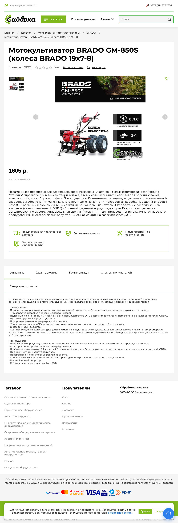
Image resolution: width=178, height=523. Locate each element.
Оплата (66, 403)
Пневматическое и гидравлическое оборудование (27, 424)
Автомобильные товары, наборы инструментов (25, 453)
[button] (165, 117)
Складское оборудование (20, 467)
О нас (65, 397)
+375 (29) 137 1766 (161, 5)
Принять (145, 511)
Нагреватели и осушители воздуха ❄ (28, 445)
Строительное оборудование (23, 410)
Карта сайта (70, 422)
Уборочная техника (16, 438)
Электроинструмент (17, 416)
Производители (72, 416)
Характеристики (47, 272)
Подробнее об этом (121, 512)
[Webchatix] (168, 513)
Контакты (68, 429)
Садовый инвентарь (17, 403)
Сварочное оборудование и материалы (29, 432)
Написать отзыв (73, 67)
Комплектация (79, 272)
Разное (8, 461)
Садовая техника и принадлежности (27, 397)
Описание (17, 272)
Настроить (161, 511)
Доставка (68, 410)
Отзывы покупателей (116, 272)
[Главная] (20, 19)
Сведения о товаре (23, 286)
